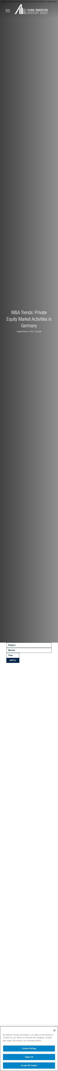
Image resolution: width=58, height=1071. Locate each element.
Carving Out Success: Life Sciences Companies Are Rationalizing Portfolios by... (28, 899)
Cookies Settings (29, 1048)
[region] (29, 1048)
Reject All (29, 1057)
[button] (4, 321)
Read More (14, 747)
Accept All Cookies (29, 1065)
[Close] (54, 1030)
